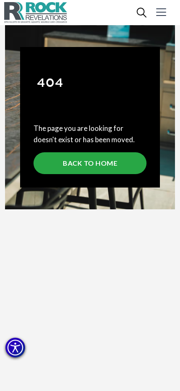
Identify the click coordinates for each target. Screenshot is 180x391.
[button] (15, 347)
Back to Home (90, 163)
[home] (42, 12)
